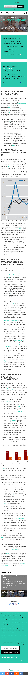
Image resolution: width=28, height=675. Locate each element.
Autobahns (9, 401)
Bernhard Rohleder (20, 340)
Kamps (12, 303)
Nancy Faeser (14, 549)
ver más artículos (8, 40)
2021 (10, 121)
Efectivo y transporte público (13, 274)
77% (10, 112)
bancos (8, 553)
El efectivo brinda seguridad (19, 20)
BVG (9, 277)
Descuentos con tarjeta (11, 300)
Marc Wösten (17, 495)
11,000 (20, 412)
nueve (5, 503)
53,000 (16, 383)
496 (19, 406)
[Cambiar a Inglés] (20, 54)
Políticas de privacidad (14, 670)
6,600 (9, 107)
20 (19, 418)
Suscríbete (20, 6)
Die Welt (3, 468)
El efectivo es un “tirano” (11, 320)
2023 (7, 465)
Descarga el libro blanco (10, 652)
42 (4, 527)
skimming (10, 389)
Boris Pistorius (12, 420)
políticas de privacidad (16, 3)
